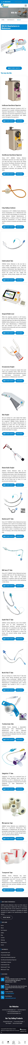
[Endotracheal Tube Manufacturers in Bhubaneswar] (14, 244)
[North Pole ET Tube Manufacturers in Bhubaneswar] (14, 656)
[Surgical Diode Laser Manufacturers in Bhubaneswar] (14, 297)
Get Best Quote (9, 121)
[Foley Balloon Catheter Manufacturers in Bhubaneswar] (14, 191)
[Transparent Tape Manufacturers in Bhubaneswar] (14, 856)
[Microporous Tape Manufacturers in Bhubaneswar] (14, 807)
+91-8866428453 (6, 1)
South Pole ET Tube (7, 619)
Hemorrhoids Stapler (8, 467)
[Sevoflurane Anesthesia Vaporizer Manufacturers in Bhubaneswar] (14, 138)
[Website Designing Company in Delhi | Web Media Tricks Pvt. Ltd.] (23, 1030)
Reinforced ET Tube (7, 519)
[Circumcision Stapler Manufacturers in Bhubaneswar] (14, 350)
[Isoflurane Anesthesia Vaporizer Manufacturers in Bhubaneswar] (14, 89)
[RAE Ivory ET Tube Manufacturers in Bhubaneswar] (14, 554)
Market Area (4, 942)
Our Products (10, 19)
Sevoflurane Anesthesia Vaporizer (12, 155)
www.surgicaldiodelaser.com (14, 1011)
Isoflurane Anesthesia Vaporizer (11, 105)
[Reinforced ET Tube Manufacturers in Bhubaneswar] (14, 502)
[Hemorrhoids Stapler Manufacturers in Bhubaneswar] (14, 451)
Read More (20, 121)
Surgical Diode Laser (8, 314)
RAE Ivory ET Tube (7, 570)
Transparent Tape (7, 872)
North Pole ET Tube (7, 672)
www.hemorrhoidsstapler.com (9, 1009)
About (2, 927)
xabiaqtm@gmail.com (10, 998)
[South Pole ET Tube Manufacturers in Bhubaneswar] (14, 603)
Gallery (2, 932)
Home (3, 19)
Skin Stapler (5, 414)
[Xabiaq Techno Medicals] (4, 5)
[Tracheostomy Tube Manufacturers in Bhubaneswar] (14, 707)
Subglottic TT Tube (7, 773)
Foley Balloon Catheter (9, 208)
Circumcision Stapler (8, 367)
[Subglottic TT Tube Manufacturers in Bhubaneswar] (14, 757)
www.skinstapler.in (22, 1009)
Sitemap (3, 940)
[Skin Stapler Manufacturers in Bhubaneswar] (14, 398)
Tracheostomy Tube (8, 724)
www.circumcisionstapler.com (14, 1013)
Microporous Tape (7, 823)
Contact (2, 937)
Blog (2, 935)
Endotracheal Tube (7, 261)
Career (2, 945)
